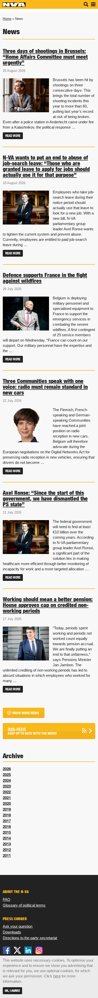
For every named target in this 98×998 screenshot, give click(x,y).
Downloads (12, 932)
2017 (7, 820)
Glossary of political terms (24, 905)
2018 (7, 815)
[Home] (14, 6)
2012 (7, 849)
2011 (7, 855)
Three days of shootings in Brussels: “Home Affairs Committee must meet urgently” (45, 57)
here (57, 976)
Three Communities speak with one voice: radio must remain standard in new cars (45, 387)
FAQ (6, 899)
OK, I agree (12, 990)
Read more (12, 136)
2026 (7, 768)
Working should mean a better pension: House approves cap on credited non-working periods (48, 605)
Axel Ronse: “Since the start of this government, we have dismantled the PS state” (45, 498)
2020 (7, 803)
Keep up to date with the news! (32, 731)
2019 (7, 809)
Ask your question (17, 926)
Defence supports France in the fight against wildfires (45, 278)
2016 (7, 826)
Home (7, 19)
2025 (7, 774)
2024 (7, 780)
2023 (7, 786)
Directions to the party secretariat (30, 938)
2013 (7, 844)
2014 (7, 838)
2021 (7, 797)
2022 (7, 792)
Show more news (25, 713)
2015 (7, 832)
